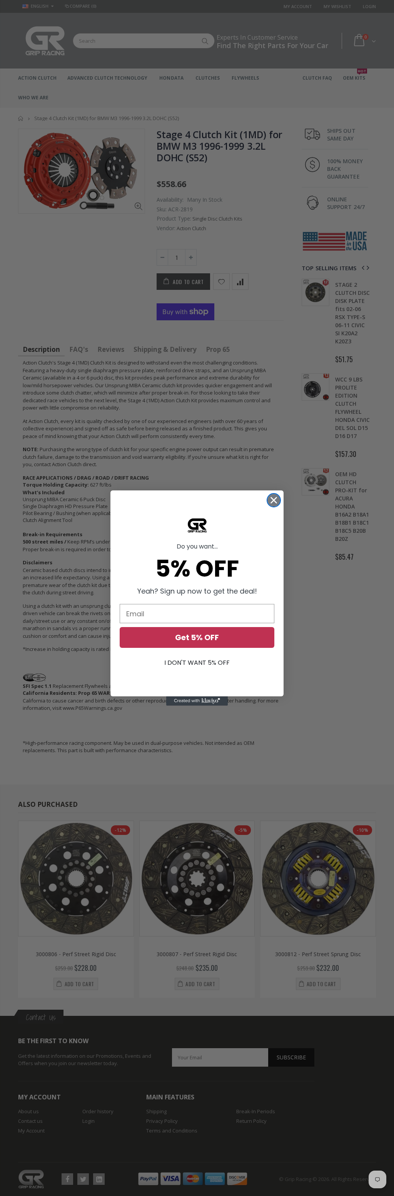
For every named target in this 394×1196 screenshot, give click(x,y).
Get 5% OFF (197, 637)
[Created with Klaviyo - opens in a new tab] (197, 701)
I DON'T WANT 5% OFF (197, 662)
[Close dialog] (273, 500)
